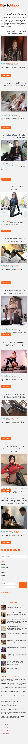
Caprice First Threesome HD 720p (14, 668)
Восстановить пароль (6, 597)
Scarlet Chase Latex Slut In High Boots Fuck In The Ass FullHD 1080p (14, 345)
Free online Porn (5, 730)
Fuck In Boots (15, 63)
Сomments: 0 (15, 64)
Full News (6, 75)
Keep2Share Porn (5, 722)
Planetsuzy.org (5, 733)
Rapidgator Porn (5, 724)
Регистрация (4, 595)
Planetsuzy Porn (5, 727)
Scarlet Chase (10, 328)
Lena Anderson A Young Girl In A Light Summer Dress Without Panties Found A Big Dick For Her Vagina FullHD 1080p (17, 628)
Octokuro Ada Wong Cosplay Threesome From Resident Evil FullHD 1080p (14, 448)
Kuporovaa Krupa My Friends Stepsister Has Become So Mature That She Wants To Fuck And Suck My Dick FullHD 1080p (17, 621)
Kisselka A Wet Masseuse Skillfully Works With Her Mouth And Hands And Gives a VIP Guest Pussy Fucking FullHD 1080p (16, 614)
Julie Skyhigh (10, 63)
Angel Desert (10, 113)
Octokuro (9, 488)
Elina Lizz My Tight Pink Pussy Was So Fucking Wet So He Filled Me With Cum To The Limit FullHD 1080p (16, 663)
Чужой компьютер (6, 592)
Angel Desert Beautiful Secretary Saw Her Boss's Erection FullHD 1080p (14, 85)
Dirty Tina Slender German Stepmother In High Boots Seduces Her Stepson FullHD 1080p (14, 500)
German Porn (10, 531)
